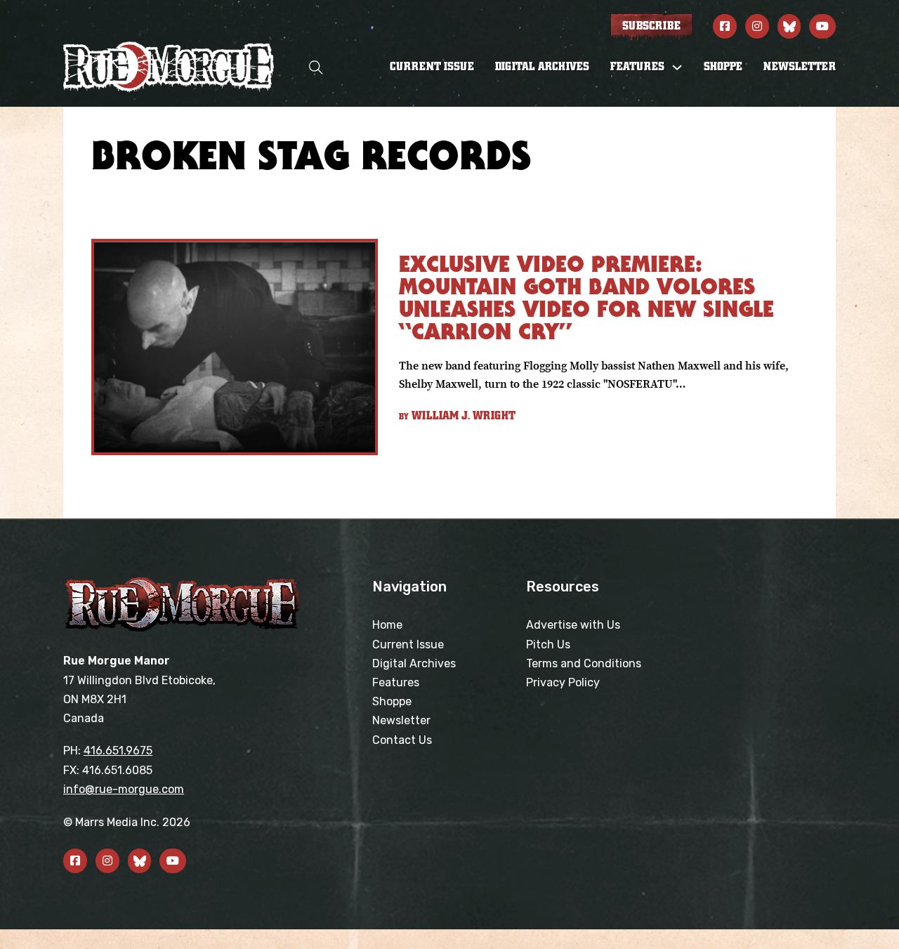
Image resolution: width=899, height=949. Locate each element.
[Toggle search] (316, 67)
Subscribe (651, 26)
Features (395, 682)
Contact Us (402, 740)
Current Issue (432, 66)
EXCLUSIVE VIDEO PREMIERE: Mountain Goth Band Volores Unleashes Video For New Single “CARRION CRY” (586, 297)
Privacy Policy (563, 682)
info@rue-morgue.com (123, 789)
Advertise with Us (573, 624)
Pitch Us (548, 644)
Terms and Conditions (583, 663)
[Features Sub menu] (677, 67)
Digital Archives (542, 66)
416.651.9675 (118, 750)
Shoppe (723, 66)
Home (387, 624)
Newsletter (799, 66)
